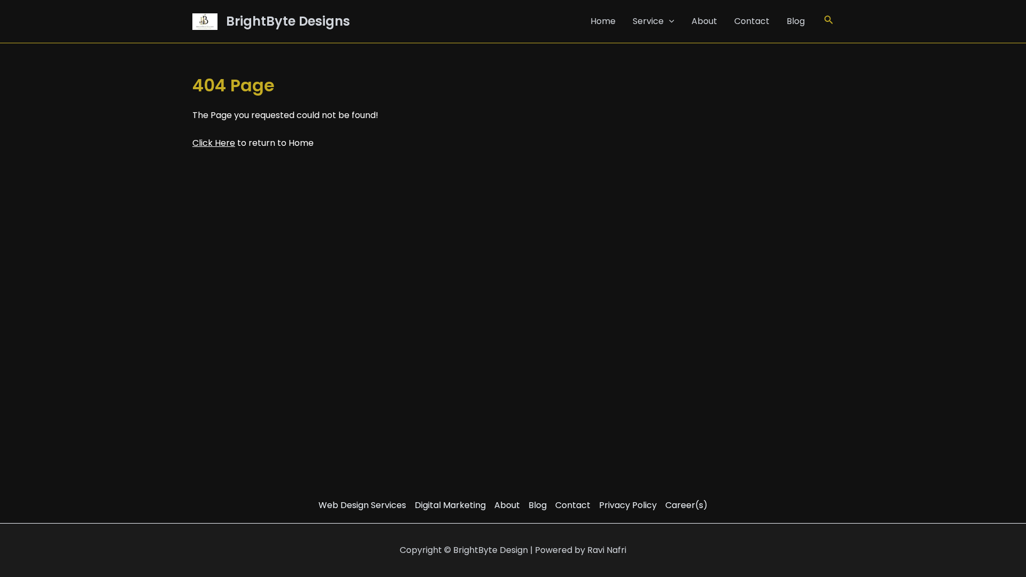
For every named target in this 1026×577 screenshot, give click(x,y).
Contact (752, 21)
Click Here (213, 143)
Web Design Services (362, 505)
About (704, 21)
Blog (796, 21)
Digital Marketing (450, 505)
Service (648, 21)
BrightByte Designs (288, 21)
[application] (669, 21)
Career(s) (686, 505)
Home (603, 21)
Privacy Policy (628, 505)
